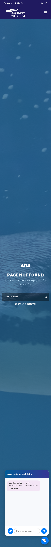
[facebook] (37, 3)
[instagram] (46, 3)
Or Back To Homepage (25, 304)
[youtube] (42, 3)
